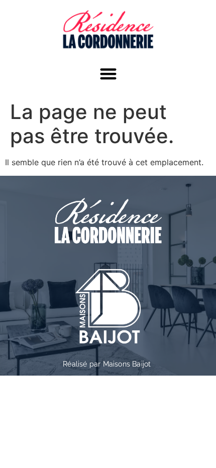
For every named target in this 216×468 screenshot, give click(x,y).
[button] (108, 73)
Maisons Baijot (127, 364)
